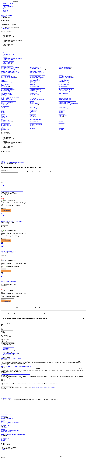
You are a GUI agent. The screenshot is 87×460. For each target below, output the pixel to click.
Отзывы (3, 429)
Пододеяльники (63, 108)
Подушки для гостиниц (65, 67)
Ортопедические (63, 82)
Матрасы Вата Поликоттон (8, 101)
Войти (2, 15)
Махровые (61, 123)
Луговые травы (5, 81)
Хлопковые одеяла (35, 94)
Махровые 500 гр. (5, 124)
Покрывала (32, 128)
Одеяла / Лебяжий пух (65, 89)
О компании (6, 10)
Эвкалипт (3, 80)
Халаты (32, 125)
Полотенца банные (6, 125)
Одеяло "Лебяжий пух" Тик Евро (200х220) (12, 358)
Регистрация (8, 15)
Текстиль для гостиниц (9, 54)
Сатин (3, 114)
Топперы (32, 101)
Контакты (5, 11)
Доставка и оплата (8, 3)
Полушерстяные (34, 86)
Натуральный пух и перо (7, 76)
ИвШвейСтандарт (7, 342)
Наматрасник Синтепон (65, 98)
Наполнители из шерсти (36, 77)
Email (2, 384)
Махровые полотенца (35, 67)
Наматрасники (33, 105)
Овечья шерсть (34, 81)
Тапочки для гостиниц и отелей (67, 70)
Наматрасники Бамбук (65, 102)
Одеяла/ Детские (63, 93)
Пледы (2, 128)
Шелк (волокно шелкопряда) (37, 75)
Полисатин (33, 107)
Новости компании (8, 6)
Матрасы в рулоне (34, 103)
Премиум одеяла (5, 86)
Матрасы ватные (5, 98)
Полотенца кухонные (36, 124)
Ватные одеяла (34, 95)
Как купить (6, 12)
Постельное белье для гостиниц (9, 67)
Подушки (5, 55)
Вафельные (62, 121)
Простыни (62, 107)
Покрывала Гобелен (61, 129)
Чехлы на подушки (61, 112)
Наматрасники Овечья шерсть (67, 101)
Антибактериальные (64, 84)
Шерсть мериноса (35, 80)
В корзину (3, 208)
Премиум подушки (5, 75)
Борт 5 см (4, 105)
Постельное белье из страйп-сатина (63, 115)
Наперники (62, 110)
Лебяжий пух (63, 79)
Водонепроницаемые (36, 71)
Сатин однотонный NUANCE (4, 117)
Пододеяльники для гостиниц (9, 71)
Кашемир (32, 84)
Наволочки (33, 116)
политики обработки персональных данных (43, 387)
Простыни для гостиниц (8, 70)
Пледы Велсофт (5, 129)
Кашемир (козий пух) (6, 94)
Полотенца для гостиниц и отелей (10, 72)
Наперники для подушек (65, 76)
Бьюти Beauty (63, 90)
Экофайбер (62, 81)
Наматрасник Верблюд (65, 99)
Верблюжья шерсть (35, 79)
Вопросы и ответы (5, 438)
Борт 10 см (33, 98)
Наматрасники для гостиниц (37, 70)
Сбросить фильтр (10, 343)
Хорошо (3, 457)
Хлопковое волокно (35, 76)
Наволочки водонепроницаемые (35, 118)
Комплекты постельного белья (4, 109)
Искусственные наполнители (66, 77)
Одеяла (5, 57)
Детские (61, 75)
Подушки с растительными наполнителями (12, 162)
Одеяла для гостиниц (64, 68)
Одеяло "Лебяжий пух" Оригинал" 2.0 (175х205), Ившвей (15, 374)
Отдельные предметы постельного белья (33, 113)
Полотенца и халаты (8, 61)
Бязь (2, 111)
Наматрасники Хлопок (65, 105)
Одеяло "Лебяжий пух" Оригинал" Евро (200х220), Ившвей (16, 366)
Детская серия (7, 63)
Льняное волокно (5, 84)
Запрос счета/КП (6, 210)
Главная (3, 159)
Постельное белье (8, 59)
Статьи (5, 7)
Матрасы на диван (34, 102)
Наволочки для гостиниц (8, 68)
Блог (2, 436)
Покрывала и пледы (8, 62)
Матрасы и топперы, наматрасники (12, 58)
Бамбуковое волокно (6, 79)
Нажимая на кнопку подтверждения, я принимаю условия (28, 387)
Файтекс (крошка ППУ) (65, 80)
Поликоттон (33, 108)
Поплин (3, 119)
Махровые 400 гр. (5, 123)
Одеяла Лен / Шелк (35, 92)
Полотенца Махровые (6, 121)
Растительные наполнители (8, 77)
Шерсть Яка (33, 82)
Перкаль (3, 112)
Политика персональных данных (9, 414)
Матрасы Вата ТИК (6, 99)
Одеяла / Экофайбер (65, 92)
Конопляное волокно (6, 82)
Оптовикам (6, 5)
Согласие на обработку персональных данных (13, 434)
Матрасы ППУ (4, 103)
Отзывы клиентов (8, 9)
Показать (3, 343)
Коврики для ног (34, 68)
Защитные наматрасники (37, 72)
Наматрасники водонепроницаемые (69, 103)
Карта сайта (4, 416)
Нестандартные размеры (7, 102)
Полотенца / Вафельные (36, 123)
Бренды (3, 440)
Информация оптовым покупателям (10, 430)
